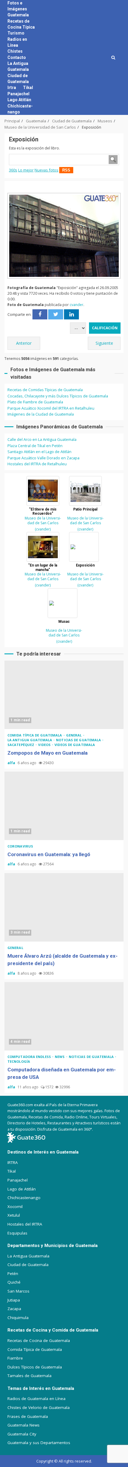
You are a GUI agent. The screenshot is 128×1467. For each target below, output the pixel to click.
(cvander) (43, 529)
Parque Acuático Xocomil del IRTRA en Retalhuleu (50, 408)
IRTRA (12, 1162)
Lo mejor (26, 170)
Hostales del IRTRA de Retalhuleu (37, 463)
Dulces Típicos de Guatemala (34, 1367)
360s (13, 170)
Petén (12, 1273)
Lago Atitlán (19, 99)
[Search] (113, 57)
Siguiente (104, 343)
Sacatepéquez (21, 744)
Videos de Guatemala (74, 744)
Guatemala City (21, 1434)
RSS (66, 170)
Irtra (11, 87)
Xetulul (13, 1215)
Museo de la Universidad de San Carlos (43, 520)
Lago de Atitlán (21, 1189)
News (60, 1056)
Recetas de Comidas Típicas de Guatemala (45, 389)
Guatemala (18, 15)
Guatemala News (23, 1425)
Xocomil (15, 1206)
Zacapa (14, 1308)
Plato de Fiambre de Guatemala (35, 402)
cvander (76, 304)
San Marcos (18, 1291)
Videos (44, 744)
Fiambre (15, 1358)
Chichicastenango (23, 1197)
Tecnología (18, 1061)
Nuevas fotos (46, 170)
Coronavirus (20, 846)
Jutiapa (13, 1300)
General (74, 735)
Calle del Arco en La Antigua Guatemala (42, 439)
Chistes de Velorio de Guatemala (38, 1407)
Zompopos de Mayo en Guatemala (64, 695)
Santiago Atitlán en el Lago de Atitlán (39, 451)
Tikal (28, 87)
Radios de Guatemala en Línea (36, 1398)
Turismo (15, 33)
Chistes (15, 51)
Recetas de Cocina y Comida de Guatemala (52, 1330)
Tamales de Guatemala (29, 1375)
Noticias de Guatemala (79, 740)
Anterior (24, 343)
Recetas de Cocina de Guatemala (38, 1340)
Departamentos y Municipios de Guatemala (52, 1245)
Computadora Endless (29, 1056)
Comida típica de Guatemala (35, 735)
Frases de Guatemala (27, 1416)
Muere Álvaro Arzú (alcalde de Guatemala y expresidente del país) (64, 907)
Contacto (16, 57)
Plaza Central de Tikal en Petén (35, 445)
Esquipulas (17, 1233)
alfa (11, 762)
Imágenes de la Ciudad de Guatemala (40, 414)
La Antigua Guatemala (30, 740)
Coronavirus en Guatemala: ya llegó (64, 806)
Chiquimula (18, 1317)
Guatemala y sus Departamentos (38, 1442)
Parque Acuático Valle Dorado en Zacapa (43, 458)
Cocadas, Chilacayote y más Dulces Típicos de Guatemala (57, 396)
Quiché (14, 1282)
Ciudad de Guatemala (28, 1264)
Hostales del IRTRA (24, 1224)
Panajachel (18, 93)
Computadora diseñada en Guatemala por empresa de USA (64, 1016)
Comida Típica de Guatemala (34, 1349)
